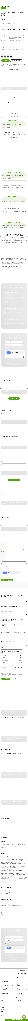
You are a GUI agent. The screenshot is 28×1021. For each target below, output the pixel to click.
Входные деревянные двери (5, 993)
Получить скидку (16, 60)
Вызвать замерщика (22, 973)
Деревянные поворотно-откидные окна (7, 986)
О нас (16, 981)
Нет (8, 8)
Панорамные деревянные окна (6, 988)
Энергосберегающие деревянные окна (7, 985)
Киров (2, 14)
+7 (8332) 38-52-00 (26, 11)
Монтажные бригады (20, 993)
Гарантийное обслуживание (21, 994)
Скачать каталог (14, 398)
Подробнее (15, 678)
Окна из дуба (3, 990)
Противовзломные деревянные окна (7, 982)
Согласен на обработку (14, 348)
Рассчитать (6, 678)
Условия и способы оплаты (21, 990)
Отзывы (17, 982)
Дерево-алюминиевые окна (5, 981)
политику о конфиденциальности (16, 364)
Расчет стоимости (22, 970)
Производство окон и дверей (10, 3)
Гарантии (18, 986)
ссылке (2, 914)
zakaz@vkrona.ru (4, 1009)
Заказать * (5, 60)
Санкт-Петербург (5, 15)
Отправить (14, 360)
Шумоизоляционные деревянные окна (7, 984)
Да (3, 8)
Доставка (18, 985)
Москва (3, 13)
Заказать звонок (7, 1005)
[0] (3, 19)
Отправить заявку (7, 580)
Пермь (2, 17)
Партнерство (19, 988)
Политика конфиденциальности (22, 989)
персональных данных (16, 568)
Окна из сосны (3, 989)
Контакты (17, 997)
